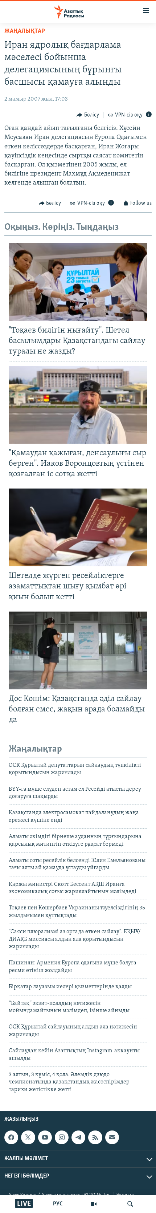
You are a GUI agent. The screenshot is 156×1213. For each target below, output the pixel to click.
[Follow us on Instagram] (62, 1137)
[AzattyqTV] (93, 1204)
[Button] (88, 115)
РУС (58, 1204)
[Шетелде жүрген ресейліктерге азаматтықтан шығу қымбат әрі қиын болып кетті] (78, 527)
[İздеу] (130, 1204)
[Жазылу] (112, 1137)
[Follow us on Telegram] (78, 1137)
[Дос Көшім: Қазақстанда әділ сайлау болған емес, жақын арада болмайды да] (78, 650)
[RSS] (95, 1137)
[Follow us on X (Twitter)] (28, 1137)
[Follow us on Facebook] (11, 1137)
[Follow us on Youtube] (45, 1137)
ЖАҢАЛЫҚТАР (24, 31)
